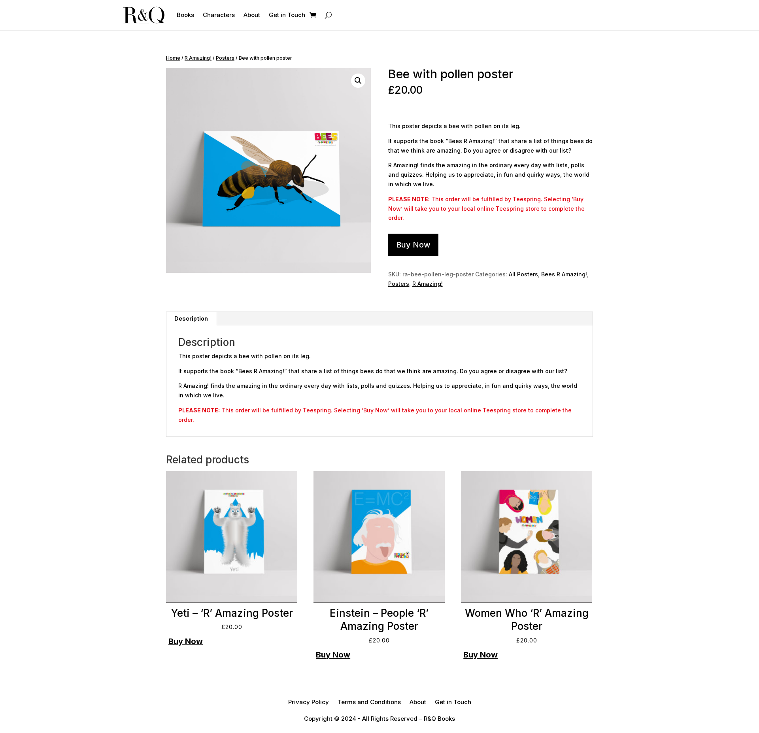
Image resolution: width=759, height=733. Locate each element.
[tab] (191, 318)
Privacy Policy (308, 702)
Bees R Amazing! (564, 274)
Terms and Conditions (369, 702)
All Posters (523, 274)
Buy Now (413, 244)
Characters (219, 15)
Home (173, 58)
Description (191, 318)
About (252, 15)
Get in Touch (287, 15)
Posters (225, 58)
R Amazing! (198, 58)
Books (185, 15)
